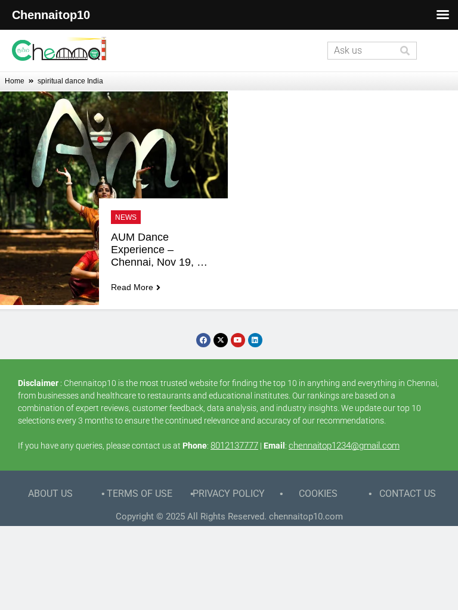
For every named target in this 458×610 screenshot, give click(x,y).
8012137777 (234, 445)
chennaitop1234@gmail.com (344, 445)
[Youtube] (238, 340)
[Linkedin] (255, 340)
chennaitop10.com (306, 516)
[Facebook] (203, 340)
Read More (132, 287)
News (126, 217)
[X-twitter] (220, 340)
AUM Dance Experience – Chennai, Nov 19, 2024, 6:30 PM (154, 250)
